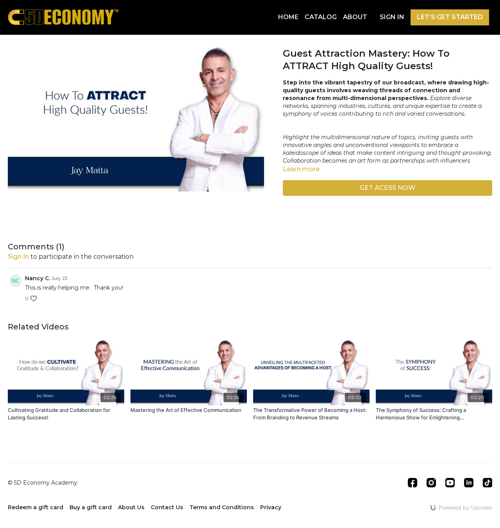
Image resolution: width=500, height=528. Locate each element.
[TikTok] (487, 482)
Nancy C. (37, 278)
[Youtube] (450, 482)
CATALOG (321, 17)
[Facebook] (412, 482)
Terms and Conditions (221, 507)
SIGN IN (392, 17)
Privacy (270, 507)
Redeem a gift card (35, 507)
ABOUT (355, 17)
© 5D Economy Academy (42, 482)
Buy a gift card (91, 507)
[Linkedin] (468, 482)
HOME (288, 17)
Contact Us (167, 507)
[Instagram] (431, 482)
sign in (18, 256)
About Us (131, 507)
